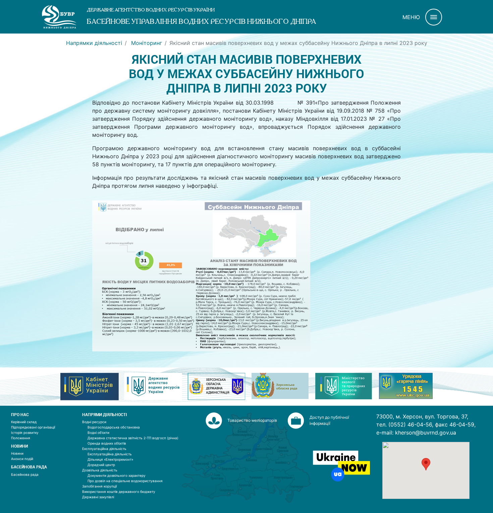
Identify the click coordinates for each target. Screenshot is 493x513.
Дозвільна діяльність (99, 470)
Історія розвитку (25, 433)
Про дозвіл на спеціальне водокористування (125, 481)
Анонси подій (22, 459)
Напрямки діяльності (94, 43)
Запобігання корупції (99, 486)
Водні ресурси (94, 422)
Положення (20, 438)
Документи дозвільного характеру (117, 475)
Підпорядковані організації (33, 427)
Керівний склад (24, 422)
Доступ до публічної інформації (329, 420)
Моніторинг (145, 43)
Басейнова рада (25, 474)
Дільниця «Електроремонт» (110, 459)
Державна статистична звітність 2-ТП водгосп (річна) (133, 438)
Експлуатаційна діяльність (104, 449)
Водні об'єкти (98, 433)
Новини (17, 453)
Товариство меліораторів (252, 420)
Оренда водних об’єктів (107, 443)
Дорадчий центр (101, 465)
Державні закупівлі (98, 497)
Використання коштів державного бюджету (118, 492)
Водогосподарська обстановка (114, 427)
